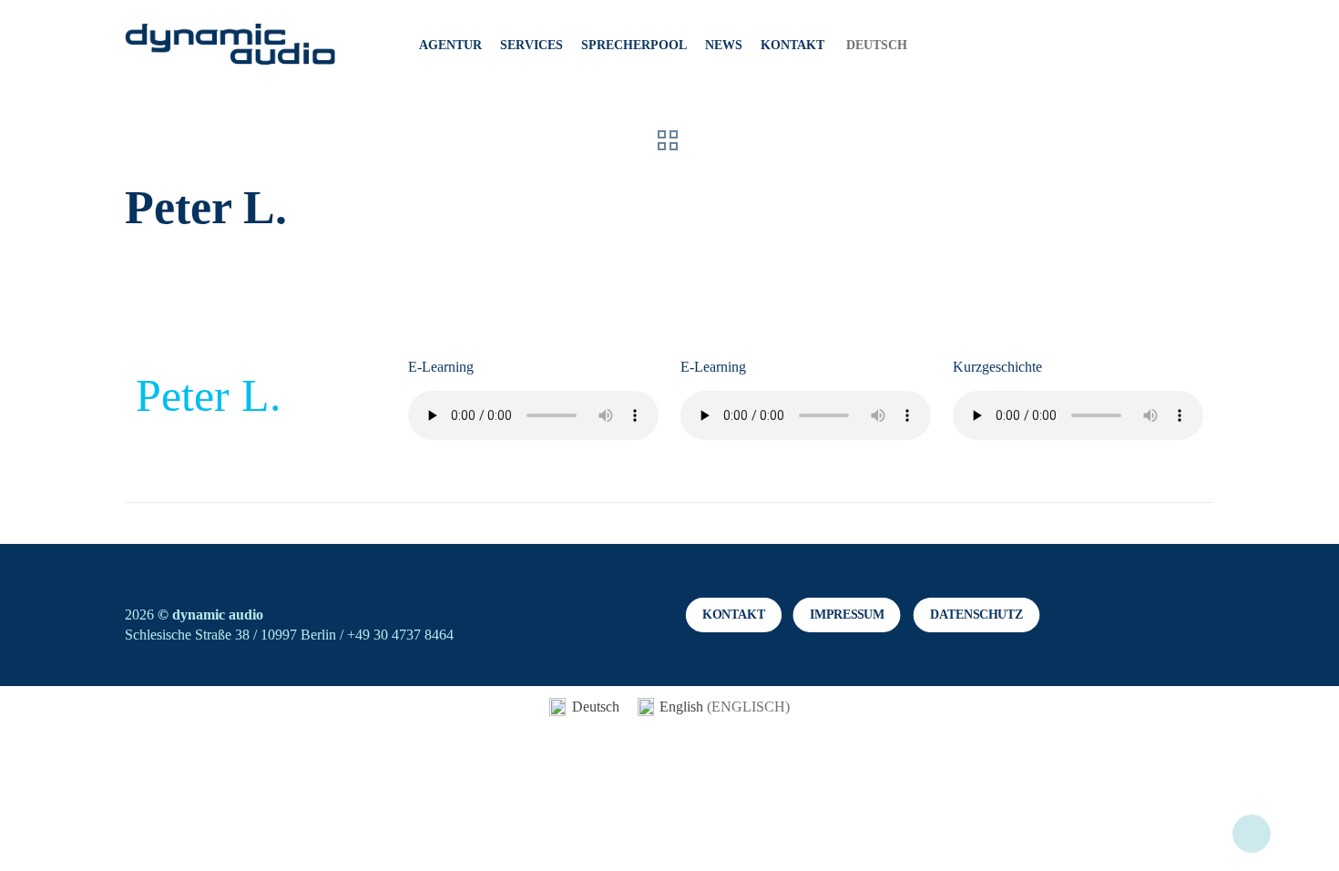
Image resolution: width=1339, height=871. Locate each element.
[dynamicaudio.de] (231, 45)
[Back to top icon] (1251, 834)
